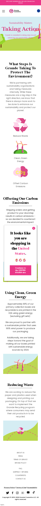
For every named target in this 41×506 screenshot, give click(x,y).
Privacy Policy (9, 487)
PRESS (20, 456)
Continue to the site (20, 270)
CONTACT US (21, 479)
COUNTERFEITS (20, 475)
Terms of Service (20, 459)
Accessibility (32, 487)
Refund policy (20, 463)
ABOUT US (20, 453)
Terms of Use (21, 487)
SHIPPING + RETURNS (20, 472)
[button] (3, 11)
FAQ (20, 468)
